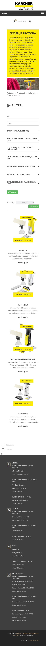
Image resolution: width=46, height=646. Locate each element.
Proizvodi (21, 93)
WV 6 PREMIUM (23, 305)
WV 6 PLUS (23, 251)
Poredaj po (11, 202)
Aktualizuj (13, 192)
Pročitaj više (23, 263)
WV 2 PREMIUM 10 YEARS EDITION (23, 359)
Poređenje (23, 21)
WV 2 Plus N (23, 414)
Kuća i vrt (31, 93)
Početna (10, 93)
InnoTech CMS (34, 640)
